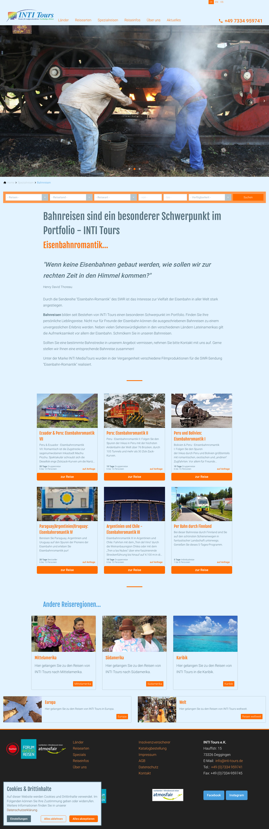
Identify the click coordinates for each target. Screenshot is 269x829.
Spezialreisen (108, 20)
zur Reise (67, 477)
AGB (142, 761)
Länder (63, 20)
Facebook (214, 795)
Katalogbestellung (153, 748)
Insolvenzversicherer (154, 742)
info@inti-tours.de (229, 761)
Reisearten (83, 20)
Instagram (236, 795)
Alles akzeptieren (84, 818)
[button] (4, 101)
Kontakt (145, 773)
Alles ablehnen (53, 818)
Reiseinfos (132, 20)
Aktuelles (174, 20)
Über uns (153, 20)
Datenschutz (148, 767)
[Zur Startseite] (30, 12)
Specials (79, 755)
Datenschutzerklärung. (22, 810)
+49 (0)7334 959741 (227, 767)
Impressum (147, 755)
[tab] (129, 169)
